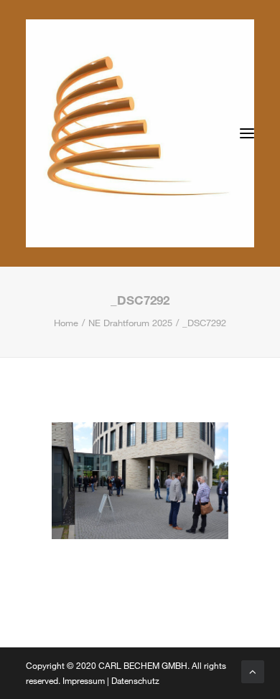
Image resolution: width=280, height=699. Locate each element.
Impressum (83, 680)
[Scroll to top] (252, 670)
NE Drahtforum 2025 (130, 322)
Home (66, 322)
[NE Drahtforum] (140, 133)
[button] (247, 133)
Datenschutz (135, 680)
